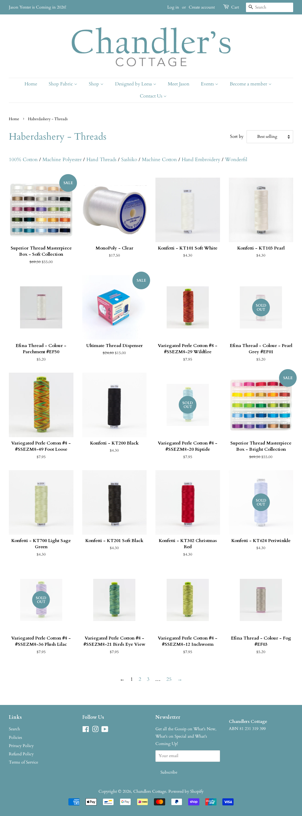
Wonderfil (236, 159)
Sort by (237, 136)
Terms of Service (23, 762)
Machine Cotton (159, 159)
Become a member (249, 84)
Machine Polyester (62, 159)
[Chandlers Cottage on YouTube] (104, 730)
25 (169, 679)
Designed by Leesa (134, 84)
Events (208, 84)
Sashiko (129, 159)
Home (30, 84)
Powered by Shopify (185, 791)
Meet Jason (178, 84)
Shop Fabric (61, 84)
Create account (202, 7)
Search (14, 729)
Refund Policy (21, 754)
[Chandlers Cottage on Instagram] (95, 730)
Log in (173, 7)
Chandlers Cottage (149, 791)
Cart (235, 7)
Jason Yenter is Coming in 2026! (37, 7)
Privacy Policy (21, 746)
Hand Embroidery (201, 159)
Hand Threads (101, 159)
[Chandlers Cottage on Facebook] (85, 730)
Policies (15, 737)
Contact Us (151, 96)
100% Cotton (23, 159)
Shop (94, 84)
